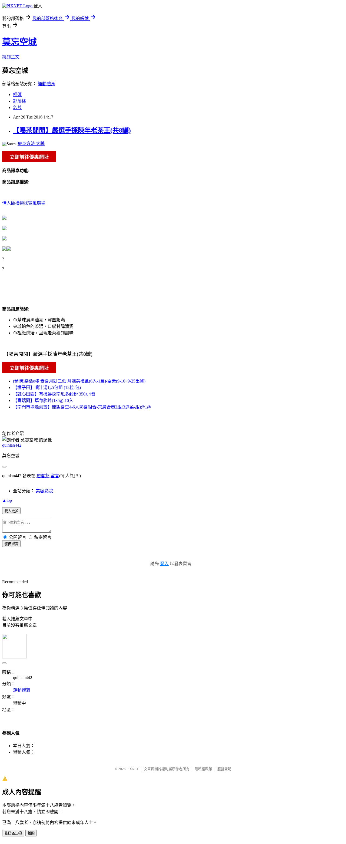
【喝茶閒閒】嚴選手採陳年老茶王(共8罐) (72, 130)
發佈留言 (11, 544)
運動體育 (46, 83)
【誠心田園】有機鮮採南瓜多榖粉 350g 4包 (54, 394)
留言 (55, 475)
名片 (17, 107)
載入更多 (11, 511)
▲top (7, 500)
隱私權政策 (203, 769)
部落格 (19, 101)
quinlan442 (11, 445)
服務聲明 (224, 769)
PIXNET (133, 769)
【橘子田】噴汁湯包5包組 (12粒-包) (47, 387)
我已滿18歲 (13, 833)
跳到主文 (10, 57)
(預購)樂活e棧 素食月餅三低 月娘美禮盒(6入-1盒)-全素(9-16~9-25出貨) (79, 381)
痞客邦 (42, 475)
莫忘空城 (19, 42)
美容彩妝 (44, 491)
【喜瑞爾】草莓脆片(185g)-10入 (43, 400)
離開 (31, 833)
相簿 (17, 94)
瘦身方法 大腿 (31, 143)
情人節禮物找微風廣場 (23, 203)
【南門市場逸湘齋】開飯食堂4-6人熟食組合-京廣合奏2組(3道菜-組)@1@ (82, 407)
